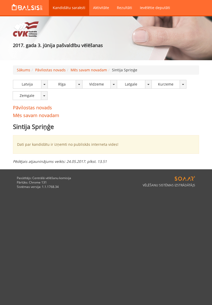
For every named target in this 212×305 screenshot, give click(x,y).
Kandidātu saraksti (69, 7)
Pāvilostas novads (50, 69)
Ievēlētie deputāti (155, 7)
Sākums (23, 69)
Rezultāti (124, 7)
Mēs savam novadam (89, 69)
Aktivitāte (101, 7)
